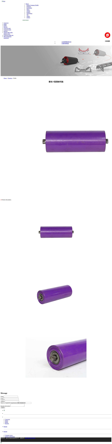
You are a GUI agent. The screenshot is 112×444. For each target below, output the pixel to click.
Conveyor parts (7, 29)
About (28, 16)
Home (27, 3)
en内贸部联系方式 (66, 42)
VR (27, 14)
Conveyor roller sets (8, 35)
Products (29, 6)
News (28, 9)
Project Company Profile (32, 5)
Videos (28, 10)
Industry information (10, 436)
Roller (5, 24)
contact (28, 17)
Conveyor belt (7, 28)
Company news (9, 435)
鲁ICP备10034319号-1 (30, 438)
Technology (29, 13)
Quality (28, 12)
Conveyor (6, 23)
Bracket (5, 27)
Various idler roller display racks (8, 33)
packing (5, 31)
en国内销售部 (65, 43)
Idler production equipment (7, 37)
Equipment (29, 8)
